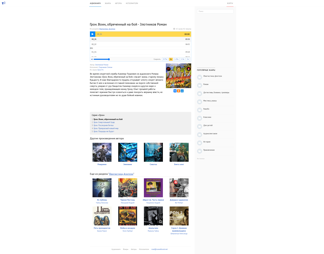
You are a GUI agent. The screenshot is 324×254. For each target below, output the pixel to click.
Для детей (207, 125)
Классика (207, 117)
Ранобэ (206, 109)
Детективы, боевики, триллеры (216, 92)
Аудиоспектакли (210, 133)
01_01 (141, 52)
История (206, 142)
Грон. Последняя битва (103, 125)
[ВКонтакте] (175, 90)
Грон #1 (101, 70)
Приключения (209, 150)
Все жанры (201, 158)
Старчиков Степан (105, 67)
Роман (205, 84)
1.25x (176, 59)
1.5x (182, 59)
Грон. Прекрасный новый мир (106, 128)
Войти (230, 3)
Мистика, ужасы (210, 100)
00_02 (141, 44)
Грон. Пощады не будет (104, 131)
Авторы (118, 3)
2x (188, 59)
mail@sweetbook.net (159, 249)
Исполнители (132, 3)
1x (171, 59)
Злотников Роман (101, 65)
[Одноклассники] (178, 90)
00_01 (141, 39)
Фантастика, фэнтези (107, 29)
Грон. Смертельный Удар (104, 122)
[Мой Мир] (182, 90)
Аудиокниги (95, 3)
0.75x (165, 59)
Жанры (108, 3)
